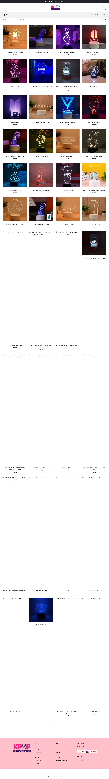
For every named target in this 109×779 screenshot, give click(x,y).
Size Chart (58, 749)
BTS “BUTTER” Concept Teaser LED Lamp (94, 190)
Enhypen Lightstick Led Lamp (41, 224)
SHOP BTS (36, 747)
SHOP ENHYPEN (37, 760)
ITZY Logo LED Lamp (67, 468)
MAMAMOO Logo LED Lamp (94, 590)
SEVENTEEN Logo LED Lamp (67, 122)
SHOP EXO (36, 755)
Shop (57, 747)
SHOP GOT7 (36, 757)
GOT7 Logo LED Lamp (41, 624)
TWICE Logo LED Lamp (15, 711)
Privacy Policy (59, 757)
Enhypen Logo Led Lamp (67, 156)
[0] (103, 9)
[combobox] (8, 19)
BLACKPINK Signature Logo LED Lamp (41, 86)
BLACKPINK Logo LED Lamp (41, 122)
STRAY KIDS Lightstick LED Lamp (15, 156)
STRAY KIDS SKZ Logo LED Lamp (15, 224)
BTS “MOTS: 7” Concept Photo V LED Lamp (94, 258)
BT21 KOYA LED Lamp (15, 190)
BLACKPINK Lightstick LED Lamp (41, 190)
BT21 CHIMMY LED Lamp (41, 156)
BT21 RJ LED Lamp (68, 190)
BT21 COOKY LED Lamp (15, 86)
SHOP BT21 (36, 749)
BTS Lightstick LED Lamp (41, 52)
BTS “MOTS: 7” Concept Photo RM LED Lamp (15, 590)
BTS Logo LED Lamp (15, 122)
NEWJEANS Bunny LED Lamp (94, 156)
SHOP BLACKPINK (38, 752)
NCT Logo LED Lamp (67, 590)
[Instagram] (82, 760)
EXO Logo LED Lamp (94, 224)
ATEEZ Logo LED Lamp (68, 224)
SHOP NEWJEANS (37, 763)
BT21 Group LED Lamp (94, 86)
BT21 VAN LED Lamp (94, 711)
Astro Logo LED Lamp (41, 590)
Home (92, 15)
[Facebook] (78, 760)
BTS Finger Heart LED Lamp (67, 52)
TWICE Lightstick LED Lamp (41, 468)
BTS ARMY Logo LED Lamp (94, 52)
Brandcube (61, 776)
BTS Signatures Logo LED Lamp (15, 52)
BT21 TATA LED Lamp (94, 122)
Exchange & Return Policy (61, 760)
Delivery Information (60, 755)
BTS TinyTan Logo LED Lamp (15, 345)
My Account (58, 752)
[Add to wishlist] (25, 27)
